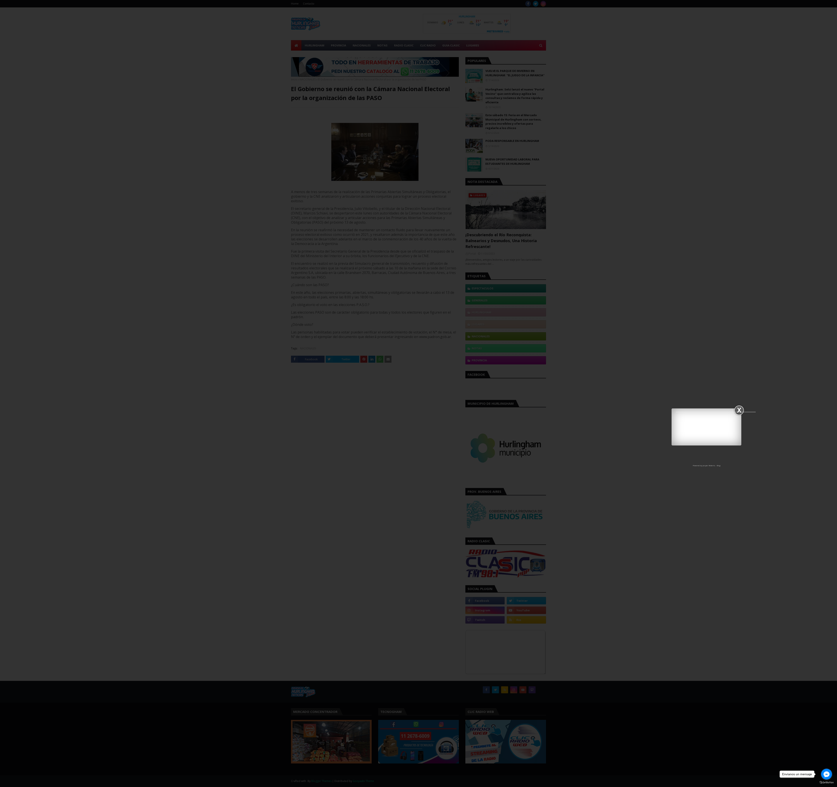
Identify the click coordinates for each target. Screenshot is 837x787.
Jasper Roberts (709, 465)
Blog (718, 465)
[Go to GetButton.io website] (827, 782)
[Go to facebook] (826, 774)
